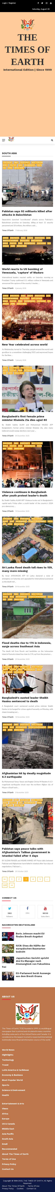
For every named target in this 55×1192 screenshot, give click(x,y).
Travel (5, 1065)
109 (5, 885)
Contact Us (8, 1169)
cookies (20, 1189)
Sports (5, 1085)
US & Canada (8, 1124)
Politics (13, 165)
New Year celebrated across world (25, 344)
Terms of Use (9, 1159)
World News (18, 168)
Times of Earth (7, 230)
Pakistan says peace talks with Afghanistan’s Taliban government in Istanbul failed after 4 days (26, 852)
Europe (30, 238)
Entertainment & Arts (13, 1103)
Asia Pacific (7, 162)
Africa (5, 238)
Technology (8, 1060)
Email (16, 162)
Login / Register (9, 3)
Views (10, 168)
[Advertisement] (27, 107)
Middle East (24, 240)
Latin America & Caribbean (15, 1070)
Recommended (29, 165)
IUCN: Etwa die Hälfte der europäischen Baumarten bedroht (30, 948)
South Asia (41, 243)
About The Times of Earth (15, 1154)
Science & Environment (37, 521)
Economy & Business (12, 1075)
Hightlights (25, 162)
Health (5, 1095)
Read (20, 165)
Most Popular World (12, 1080)
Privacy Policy (9, 1164)
